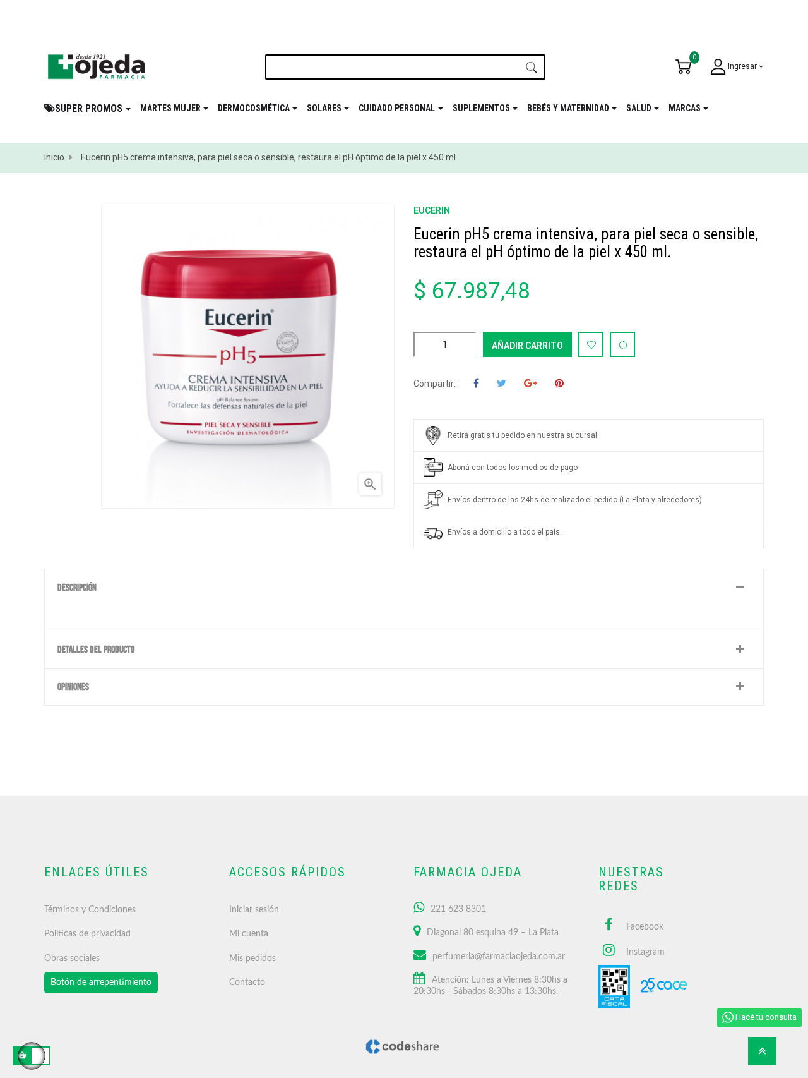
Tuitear (501, 384)
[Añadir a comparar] (622, 344)
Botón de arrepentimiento (101, 982)
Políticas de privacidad (87, 934)
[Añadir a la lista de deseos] (590, 344)
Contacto (247, 982)
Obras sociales (72, 958)
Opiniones (73, 687)
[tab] (404, 587)
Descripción (77, 587)
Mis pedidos (252, 958)
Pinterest (559, 384)
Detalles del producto (95, 649)
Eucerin (431, 210)
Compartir (476, 384)
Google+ (530, 384)
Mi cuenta (248, 934)
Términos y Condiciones (90, 909)
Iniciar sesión (254, 909)
